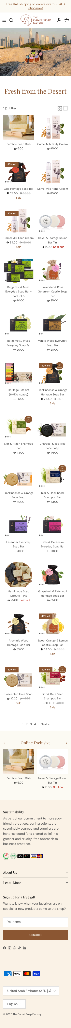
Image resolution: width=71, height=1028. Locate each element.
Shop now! (35, 8)
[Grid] (59, 108)
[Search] (13, 20)
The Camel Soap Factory (27, 1014)
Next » (45, 724)
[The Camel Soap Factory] (35, 20)
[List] (65, 108)
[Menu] (4, 20)
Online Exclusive (35, 742)
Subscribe (35, 935)
